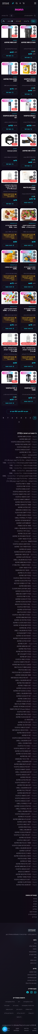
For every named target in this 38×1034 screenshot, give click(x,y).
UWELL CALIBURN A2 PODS (25, 631)
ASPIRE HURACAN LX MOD (25, 856)
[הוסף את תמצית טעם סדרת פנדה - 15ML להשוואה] (34, 258)
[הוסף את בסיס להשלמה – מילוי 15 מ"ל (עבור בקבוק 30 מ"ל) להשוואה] (34, 341)
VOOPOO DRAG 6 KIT (27, 447)
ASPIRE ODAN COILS (27, 699)
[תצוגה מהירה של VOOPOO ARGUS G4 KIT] (16, 104)
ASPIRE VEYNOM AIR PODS (25, 625)
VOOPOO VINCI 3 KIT (27, 825)
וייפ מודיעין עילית (8, 1013)
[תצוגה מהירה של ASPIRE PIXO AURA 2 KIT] (16, 67)
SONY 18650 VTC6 (28, 568)
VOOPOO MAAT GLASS (26, 769)
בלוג (35, 957)
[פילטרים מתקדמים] (11, 15)
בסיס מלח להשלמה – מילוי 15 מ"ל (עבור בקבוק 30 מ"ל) (21, 460)
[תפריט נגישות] (4, 1029)
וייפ (19, 1002)
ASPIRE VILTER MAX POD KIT (25, 536)
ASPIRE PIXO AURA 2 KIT (26, 444)
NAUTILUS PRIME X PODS (26, 704)
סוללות (35, 909)
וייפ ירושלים (29, 1009)
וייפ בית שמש (9, 1009)
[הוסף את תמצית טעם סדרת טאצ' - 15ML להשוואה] (16, 216)
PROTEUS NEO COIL (27, 670)
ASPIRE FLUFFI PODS (27, 882)
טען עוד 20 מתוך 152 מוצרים (19, 411)
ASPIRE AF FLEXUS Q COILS (25, 691)
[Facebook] (27, 992)
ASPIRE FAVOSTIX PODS (26, 502)
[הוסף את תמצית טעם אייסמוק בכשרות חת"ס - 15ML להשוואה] (34, 216)
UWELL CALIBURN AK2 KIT (26, 680)
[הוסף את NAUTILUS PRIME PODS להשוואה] (34, 178)
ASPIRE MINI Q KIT (28, 439)
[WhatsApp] (35, 992)
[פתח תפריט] (35, 3)
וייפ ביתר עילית (21, 1013)
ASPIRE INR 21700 (28, 452)
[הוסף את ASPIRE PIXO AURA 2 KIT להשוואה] (16, 70)
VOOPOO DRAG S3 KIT (26, 489)
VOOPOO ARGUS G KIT (26, 775)
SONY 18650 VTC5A (27, 539)
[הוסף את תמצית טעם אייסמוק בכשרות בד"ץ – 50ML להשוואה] (16, 299)
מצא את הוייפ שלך (31, 983)
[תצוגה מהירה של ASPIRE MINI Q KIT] (16, 30)
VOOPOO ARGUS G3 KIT (26, 798)
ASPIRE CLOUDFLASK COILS (25, 623)
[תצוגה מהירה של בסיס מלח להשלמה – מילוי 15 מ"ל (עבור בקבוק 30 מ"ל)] (16, 175)
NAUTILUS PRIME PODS (26, 458)
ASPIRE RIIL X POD (28, 628)
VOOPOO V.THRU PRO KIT (25, 835)
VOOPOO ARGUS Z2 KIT (26, 801)
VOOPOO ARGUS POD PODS (24, 738)
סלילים (35, 906)
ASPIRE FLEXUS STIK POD (25, 806)
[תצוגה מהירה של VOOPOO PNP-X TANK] (34, 376)
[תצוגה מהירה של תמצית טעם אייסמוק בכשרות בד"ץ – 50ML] (16, 296)
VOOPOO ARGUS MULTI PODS (24, 442)
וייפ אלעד (19, 1017)
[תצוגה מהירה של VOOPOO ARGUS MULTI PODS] (34, 67)
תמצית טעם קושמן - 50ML (24, 471)
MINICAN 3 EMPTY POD (26, 594)
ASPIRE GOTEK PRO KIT (26, 780)
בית (35, 943)
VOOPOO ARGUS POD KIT (25, 767)
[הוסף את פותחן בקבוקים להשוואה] (16, 142)
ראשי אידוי (7, 1005)
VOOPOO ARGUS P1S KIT (25, 880)
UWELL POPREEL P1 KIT (27, 804)
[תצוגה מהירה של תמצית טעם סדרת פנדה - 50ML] (34, 296)
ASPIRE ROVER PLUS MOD (25, 552)
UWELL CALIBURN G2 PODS (25, 528)
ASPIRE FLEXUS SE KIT (27, 701)
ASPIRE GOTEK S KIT (27, 507)
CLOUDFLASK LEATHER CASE (24, 589)
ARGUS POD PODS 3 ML (26, 604)
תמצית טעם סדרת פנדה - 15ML (23, 468)
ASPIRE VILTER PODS (27, 725)
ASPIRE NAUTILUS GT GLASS (24, 665)
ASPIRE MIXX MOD (28, 586)
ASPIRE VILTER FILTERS (26, 754)
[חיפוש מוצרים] (17, 3)
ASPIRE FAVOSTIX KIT (27, 733)
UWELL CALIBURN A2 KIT (26, 788)
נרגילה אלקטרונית (10, 1002)
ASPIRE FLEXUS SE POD (26, 602)
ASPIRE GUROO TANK (27, 822)
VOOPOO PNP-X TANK (26, 484)
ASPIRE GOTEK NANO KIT (26, 751)
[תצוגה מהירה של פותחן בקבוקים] (16, 139)
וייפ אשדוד (31, 1013)
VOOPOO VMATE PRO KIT (25, 662)
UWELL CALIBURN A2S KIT (26, 772)
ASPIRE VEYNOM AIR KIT (26, 520)
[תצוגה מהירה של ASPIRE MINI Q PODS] (34, 30)
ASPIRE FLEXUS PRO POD (26, 581)
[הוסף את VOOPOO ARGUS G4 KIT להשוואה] (16, 107)
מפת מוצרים (32, 955)
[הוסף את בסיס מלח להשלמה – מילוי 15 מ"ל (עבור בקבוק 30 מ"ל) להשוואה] (16, 178)
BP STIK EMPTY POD (27, 654)
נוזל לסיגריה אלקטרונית (28, 1005)
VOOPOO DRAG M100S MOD (24, 845)
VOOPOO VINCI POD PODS (25, 578)
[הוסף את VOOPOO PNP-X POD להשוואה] (16, 379)
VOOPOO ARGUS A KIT (26, 869)
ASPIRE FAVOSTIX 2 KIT (26, 864)
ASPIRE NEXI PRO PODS (26, 874)
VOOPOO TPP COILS (27, 531)
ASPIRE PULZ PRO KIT (27, 790)
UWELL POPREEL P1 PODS (26, 518)
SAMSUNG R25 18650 (26, 570)
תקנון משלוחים (32, 978)
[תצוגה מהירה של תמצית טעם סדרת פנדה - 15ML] (34, 255)
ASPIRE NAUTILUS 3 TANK (25, 843)
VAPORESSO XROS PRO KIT (24, 678)
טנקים (35, 904)
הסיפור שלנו (32, 946)
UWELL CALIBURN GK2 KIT (26, 848)
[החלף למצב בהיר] (20, 3)
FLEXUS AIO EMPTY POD (26, 513)
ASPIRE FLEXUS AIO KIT (26, 717)
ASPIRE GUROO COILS (27, 515)
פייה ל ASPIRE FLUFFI (27, 644)
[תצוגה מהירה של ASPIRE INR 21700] (34, 139)
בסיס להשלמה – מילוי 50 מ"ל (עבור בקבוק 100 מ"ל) (22, 481)
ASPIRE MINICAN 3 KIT (27, 646)
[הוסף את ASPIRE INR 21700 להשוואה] (34, 142)
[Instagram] (31, 992)
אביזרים (34, 917)
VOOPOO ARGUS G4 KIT (26, 450)
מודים (35, 901)
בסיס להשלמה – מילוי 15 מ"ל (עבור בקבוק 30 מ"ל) (22, 479)
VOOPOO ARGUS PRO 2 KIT (25, 492)
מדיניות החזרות (31, 980)
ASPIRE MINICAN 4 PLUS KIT (25, 819)
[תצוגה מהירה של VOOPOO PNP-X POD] (16, 376)
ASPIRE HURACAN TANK (26, 675)
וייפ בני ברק (19, 1009)
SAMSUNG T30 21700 (26, 759)
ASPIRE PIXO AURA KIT (26, 885)
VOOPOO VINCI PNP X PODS (24, 615)
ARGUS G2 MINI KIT (27, 872)
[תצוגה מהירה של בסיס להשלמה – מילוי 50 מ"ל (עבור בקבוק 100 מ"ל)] (16, 338)
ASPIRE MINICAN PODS (26, 617)
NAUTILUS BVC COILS (27, 612)
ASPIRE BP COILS (28, 657)
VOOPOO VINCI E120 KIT (26, 728)
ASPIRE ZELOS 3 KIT (27, 534)
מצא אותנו (33, 960)
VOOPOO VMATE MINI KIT (25, 500)
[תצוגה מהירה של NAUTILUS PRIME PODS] (34, 175)
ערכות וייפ (15, 1005)
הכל (33, 21)
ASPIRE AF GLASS (28, 549)
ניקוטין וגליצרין (32, 914)
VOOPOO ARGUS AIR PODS (25, 544)
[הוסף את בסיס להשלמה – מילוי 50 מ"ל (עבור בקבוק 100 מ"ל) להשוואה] (16, 341)
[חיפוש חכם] (13, 3)
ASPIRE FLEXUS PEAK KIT (26, 832)
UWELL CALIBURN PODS (27, 693)
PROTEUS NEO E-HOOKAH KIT (24, 672)
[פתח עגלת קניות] (24, 3)
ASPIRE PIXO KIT (28, 777)
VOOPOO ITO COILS (27, 746)
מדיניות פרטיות (32, 975)
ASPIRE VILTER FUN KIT (26, 636)
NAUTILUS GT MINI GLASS (25, 667)
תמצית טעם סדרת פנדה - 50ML (23, 473)
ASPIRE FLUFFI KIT (28, 851)
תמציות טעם (33, 912)
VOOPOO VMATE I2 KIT (26, 796)
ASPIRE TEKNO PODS (27, 877)
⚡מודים (18, 21)
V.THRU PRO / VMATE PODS (24, 565)
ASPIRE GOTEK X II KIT (27, 641)
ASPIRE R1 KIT (29, 735)
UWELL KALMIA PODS (27, 811)
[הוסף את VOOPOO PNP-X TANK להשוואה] (34, 379)
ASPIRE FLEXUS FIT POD (26, 599)
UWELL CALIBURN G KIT (27, 762)
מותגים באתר (32, 952)
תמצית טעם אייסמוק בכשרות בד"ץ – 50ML (20, 476)
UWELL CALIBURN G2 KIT (26, 741)
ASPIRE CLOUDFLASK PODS (25, 638)
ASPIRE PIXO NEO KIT (27, 785)
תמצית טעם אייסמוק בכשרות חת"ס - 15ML (20, 463)
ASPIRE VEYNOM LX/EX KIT (25, 707)
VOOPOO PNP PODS (27, 607)
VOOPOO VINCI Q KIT (27, 840)
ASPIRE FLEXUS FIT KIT (26, 696)
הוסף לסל (27, 57)
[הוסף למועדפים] (34, 27)
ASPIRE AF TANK (28, 861)
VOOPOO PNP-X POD (27, 486)
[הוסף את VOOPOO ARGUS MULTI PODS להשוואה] (34, 70)
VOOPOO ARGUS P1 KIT (26, 783)
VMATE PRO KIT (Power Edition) (23, 709)
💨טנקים (10, 21)
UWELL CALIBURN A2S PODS (25, 560)
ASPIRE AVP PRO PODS (26, 652)
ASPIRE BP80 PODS (27, 827)
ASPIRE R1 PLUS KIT (27, 817)
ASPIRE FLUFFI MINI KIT (26, 523)
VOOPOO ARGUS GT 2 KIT (25, 749)
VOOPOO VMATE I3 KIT (26, 497)
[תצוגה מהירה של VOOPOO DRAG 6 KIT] (34, 104)
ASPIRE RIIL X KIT (28, 756)
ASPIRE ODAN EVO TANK (26, 505)
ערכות (35, 899)
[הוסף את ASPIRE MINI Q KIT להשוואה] (16, 33)
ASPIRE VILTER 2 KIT (27, 722)
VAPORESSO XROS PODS (24, 730)
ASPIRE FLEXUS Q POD (26, 688)
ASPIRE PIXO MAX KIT (27, 683)
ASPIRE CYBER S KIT (27, 686)
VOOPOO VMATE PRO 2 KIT (25, 494)
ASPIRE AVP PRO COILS (26, 714)
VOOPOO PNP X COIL (27, 596)
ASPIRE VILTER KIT (28, 838)
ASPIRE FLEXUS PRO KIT (26, 591)
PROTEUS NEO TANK (27, 859)
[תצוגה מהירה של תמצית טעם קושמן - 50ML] (16, 255)
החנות (34, 949)
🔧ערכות (26, 21)
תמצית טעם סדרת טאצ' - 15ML (23, 465)
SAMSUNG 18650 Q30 (26, 555)
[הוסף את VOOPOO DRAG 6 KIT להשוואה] (34, 107)
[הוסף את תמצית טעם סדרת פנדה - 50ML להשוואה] (34, 299)
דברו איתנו (33, 963)
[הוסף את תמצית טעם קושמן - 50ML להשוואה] (16, 258)
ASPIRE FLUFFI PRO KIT (26, 557)
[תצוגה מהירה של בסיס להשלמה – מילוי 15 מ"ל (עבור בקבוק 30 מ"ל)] (34, 338)
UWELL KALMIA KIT (28, 830)
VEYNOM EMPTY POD (27, 633)
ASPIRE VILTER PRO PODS (25, 620)
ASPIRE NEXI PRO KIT (27, 793)
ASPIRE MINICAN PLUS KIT (25, 764)
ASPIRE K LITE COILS (27, 573)
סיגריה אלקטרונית (28, 1002)
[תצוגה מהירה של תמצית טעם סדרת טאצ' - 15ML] (16, 213)
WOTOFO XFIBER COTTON (25, 583)
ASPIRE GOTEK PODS (27, 610)
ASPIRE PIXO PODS (28, 649)
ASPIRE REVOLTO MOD (26, 853)
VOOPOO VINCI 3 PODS (26, 659)
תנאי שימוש (32, 972)
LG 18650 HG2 (31, 720)
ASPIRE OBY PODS (28, 576)
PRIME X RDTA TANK (27, 526)
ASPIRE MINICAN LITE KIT (26, 866)
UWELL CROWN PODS (27, 743)
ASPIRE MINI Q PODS (27, 437)
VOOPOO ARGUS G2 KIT (26, 814)
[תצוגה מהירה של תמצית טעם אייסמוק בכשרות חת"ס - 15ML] (34, 213)
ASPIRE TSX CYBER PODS (25, 547)
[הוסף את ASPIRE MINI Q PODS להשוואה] (34, 33)
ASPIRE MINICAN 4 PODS (26, 562)
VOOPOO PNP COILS (27, 712)
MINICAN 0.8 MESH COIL (26, 510)
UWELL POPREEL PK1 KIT (26, 809)
